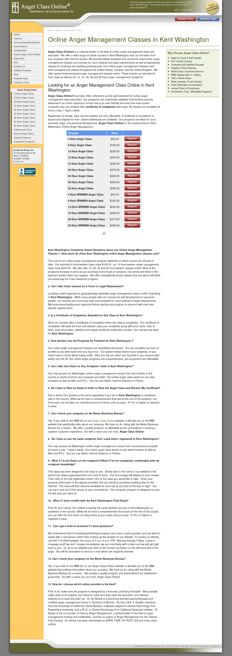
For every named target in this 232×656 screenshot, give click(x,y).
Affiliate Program (22, 70)
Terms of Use (196, 646)
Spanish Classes (22, 137)
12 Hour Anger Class (24, 105)
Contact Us (19, 66)
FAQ (16, 62)
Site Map (184, 646)
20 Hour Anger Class (24, 113)
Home (17, 34)
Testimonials (20, 50)
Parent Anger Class (24, 133)
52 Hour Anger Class (24, 125)
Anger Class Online (103, 420)
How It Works (20, 46)
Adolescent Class (23, 129)
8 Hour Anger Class (24, 97)
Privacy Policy (173, 646)
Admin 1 (207, 646)
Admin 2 (215, 646)
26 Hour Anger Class (24, 117)
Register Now (185, 18)
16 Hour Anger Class (24, 109)
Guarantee (19, 58)
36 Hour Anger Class (24, 121)
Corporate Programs (24, 141)
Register (132, 138)
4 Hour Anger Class (24, 93)
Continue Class (22, 82)
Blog (16, 74)
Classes (18, 38)
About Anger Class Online (27, 54)
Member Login (208, 18)
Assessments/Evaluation (27, 42)
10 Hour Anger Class (24, 101)
